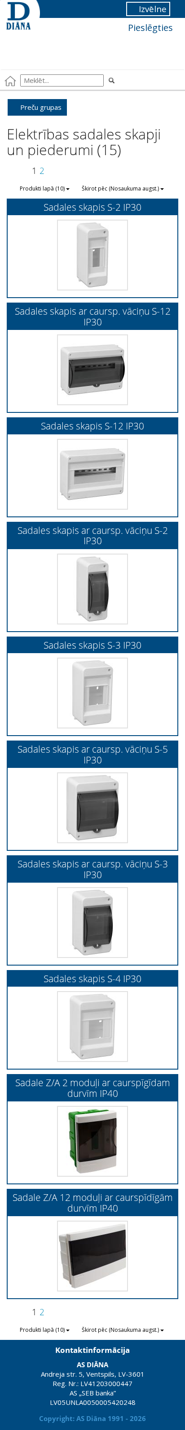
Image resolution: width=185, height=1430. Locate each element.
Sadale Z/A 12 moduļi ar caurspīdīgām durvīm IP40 (93, 1202)
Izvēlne (152, 8)
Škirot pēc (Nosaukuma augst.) (121, 188)
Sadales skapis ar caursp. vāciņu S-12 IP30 (93, 316)
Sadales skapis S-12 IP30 (92, 425)
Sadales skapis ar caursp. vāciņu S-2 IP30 (93, 535)
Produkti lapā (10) (43, 188)
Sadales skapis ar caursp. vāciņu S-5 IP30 (93, 754)
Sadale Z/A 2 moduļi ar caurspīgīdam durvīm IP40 (92, 1087)
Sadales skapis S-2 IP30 (92, 206)
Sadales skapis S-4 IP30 (92, 978)
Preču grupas (40, 107)
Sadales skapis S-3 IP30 (92, 644)
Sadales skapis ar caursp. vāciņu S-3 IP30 (93, 868)
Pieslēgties (149, 28)
